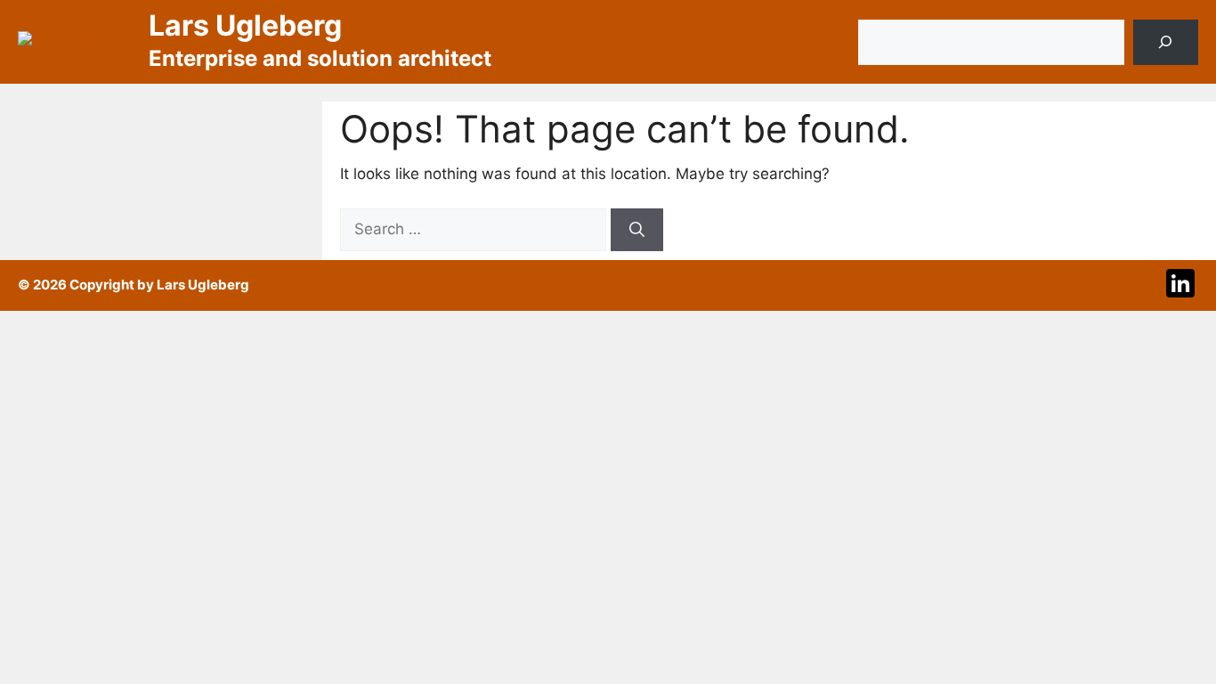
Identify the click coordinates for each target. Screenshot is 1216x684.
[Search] (1165, 42)
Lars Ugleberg (245, 25)
